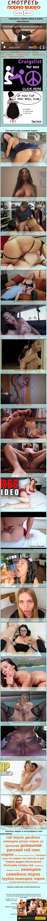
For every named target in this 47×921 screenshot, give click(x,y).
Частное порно (23, 54)
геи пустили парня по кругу (24, 855)
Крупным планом (16, 57)
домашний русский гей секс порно (21, 850)
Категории (18, 13)
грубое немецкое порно (23, 879)
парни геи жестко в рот (28, 858)
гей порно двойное (23, 837)
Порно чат (28, 13)
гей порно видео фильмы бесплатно (23, 882)
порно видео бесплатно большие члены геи (22, 863)
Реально (10, 54)
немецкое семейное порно (23, 871)
